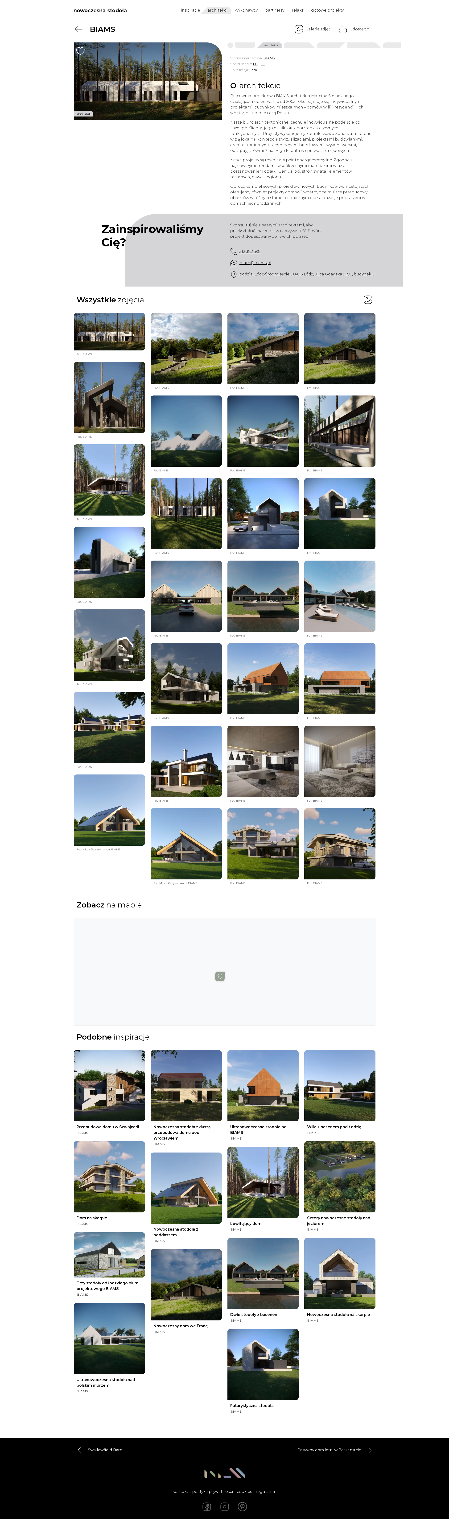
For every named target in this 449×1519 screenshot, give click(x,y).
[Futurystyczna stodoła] (263, 1364)
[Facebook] (206, 1506)
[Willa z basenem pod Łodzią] (339, 1085)
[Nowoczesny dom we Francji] (186, 1284)
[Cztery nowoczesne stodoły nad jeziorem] (339, 1176)
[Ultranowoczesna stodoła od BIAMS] (263, 1085)
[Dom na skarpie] (109, 1176)
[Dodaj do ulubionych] (80, 51)
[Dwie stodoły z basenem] (263, 1273)
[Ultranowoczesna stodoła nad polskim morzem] (109, 1338)
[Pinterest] (242, 1506)
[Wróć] (78, 29)
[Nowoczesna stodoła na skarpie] (339, 1273)
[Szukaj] (361, 10)
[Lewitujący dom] (263, 1182)
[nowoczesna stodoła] (100, 10)
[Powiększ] (148, 81)
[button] (224, 967)
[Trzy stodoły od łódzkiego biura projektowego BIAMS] (109, 1255)
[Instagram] (224, 1506)
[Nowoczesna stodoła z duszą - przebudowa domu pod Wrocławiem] (186, 1085)
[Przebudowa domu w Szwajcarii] (109, 1085)
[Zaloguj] (372, 10)
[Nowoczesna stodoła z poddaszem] (186, 1188)
